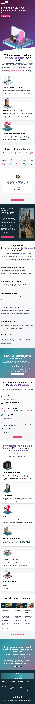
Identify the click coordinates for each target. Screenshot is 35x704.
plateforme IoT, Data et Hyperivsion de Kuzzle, (13, 70)
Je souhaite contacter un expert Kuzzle (17, 374)
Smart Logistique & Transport (16, 153)
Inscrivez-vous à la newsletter (17, 676)
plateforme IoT (8, 259)
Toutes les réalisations (20, 683)
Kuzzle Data (3, 685)
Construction (20, 691)
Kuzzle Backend (3, 686)
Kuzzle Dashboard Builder (19, 499)
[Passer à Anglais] (28, 2)
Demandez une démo (6, 16)
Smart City (29, 152)
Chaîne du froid (12, 686)
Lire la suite (4, 628)
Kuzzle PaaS (27, 410)
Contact (28, 685)
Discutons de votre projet (17, 666)
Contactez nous (17, 675)
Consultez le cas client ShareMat (17, 200)
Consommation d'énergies (12, 683)
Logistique (20, 687)
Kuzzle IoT (15, 152)
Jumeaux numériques (13, 689)
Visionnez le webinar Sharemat (7, 237)
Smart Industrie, (8, 153)
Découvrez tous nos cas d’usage (17, 634)
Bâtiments (19, 686)
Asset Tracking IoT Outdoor (12, 688)
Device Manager (27, 478)
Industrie (19, 688)
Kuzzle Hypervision (4, 682)
